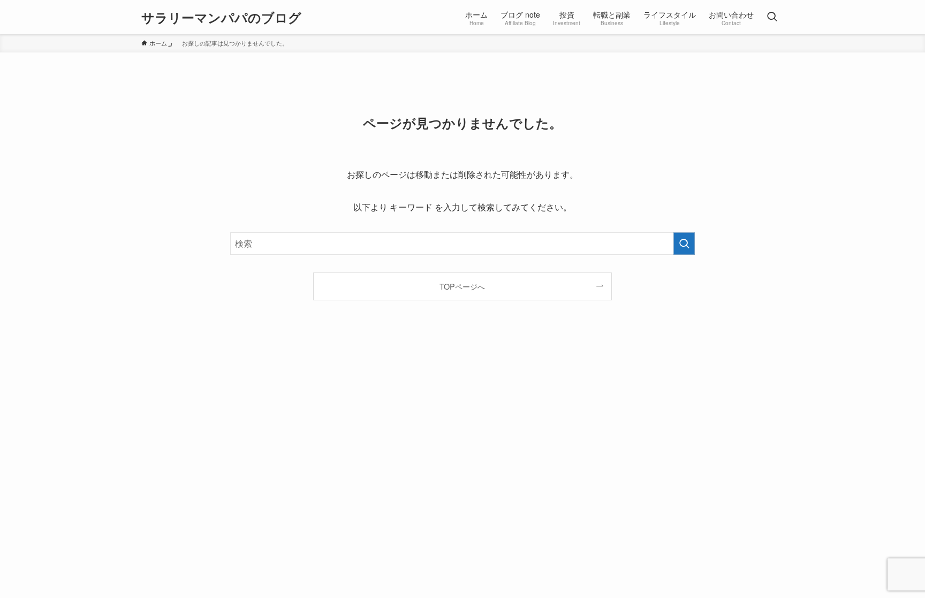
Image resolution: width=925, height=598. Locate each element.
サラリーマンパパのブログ (221, 17)
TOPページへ (462, 286)
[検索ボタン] (772, 17)
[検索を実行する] (684, 243)
